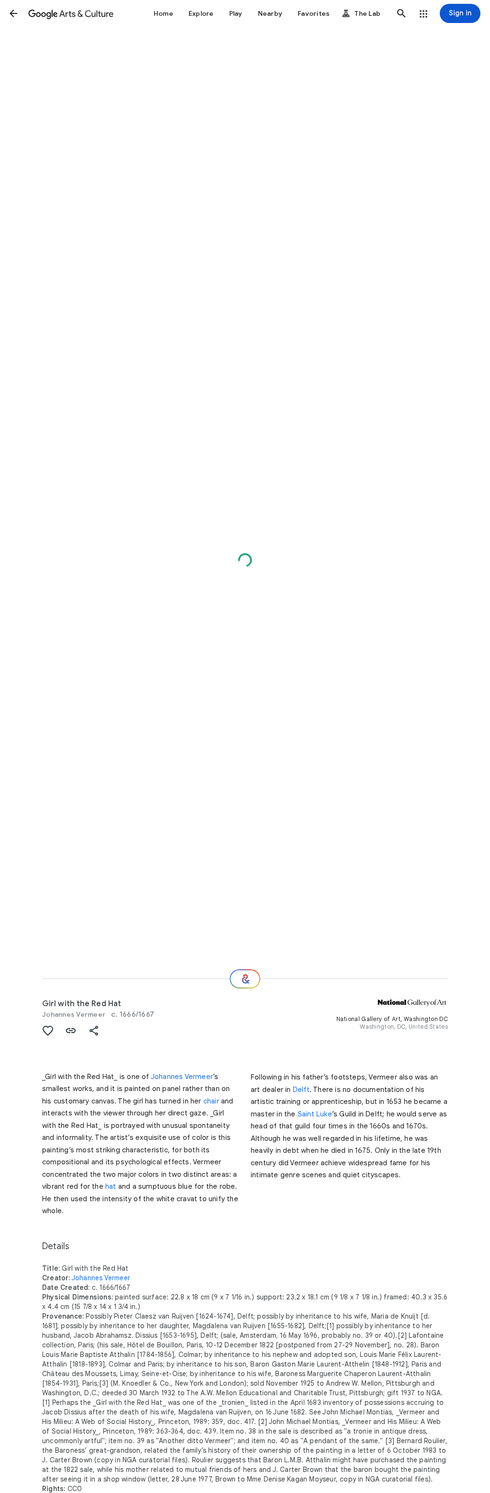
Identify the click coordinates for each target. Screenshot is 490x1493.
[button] (13, 13)
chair (211, 1101)
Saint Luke (315, 1114)
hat (110, 1186)
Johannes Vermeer (73, 1014)
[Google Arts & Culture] (71, 13)
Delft (301, 1089)
